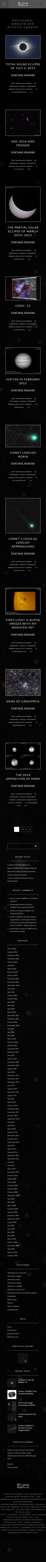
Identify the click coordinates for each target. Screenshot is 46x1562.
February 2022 (12, 1042)
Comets (10, 1464)
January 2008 (12, 1212)
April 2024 (11, 992)
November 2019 (13, 1079)
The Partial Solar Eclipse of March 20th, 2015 (23, 231)
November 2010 (13, 1172)
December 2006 (13, 1246)
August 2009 (11, 1179)
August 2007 (11, 1222)
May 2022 (10, 1032)
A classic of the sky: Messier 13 (18, 865)
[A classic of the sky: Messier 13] (11, 1383)
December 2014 (13, 1136)
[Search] (34, 845)
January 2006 (12, 1252)
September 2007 (13, 1219)
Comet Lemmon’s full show (17, 875)
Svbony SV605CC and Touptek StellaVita (22, 868)
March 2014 (11, 1149)
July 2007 (10, 1226)
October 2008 (12, 1192)
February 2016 (12, 1106)
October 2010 (12, 1176)
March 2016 (11, 1102)
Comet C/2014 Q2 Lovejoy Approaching (23, 542)
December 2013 (13, 1156)
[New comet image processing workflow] (11, 1405)
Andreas (13, 911)
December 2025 (13, 955)
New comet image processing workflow (21, 872)
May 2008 (10, 1199)
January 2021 (12, 1059)
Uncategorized (12, 1310)
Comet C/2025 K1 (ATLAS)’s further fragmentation (26, 1428)
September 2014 (13, 1142)
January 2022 (12, 1046)
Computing (11, 1296)
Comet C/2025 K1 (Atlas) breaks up (23, 925)
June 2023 (11, 1002)
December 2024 (13, 979)
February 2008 (12, 1209)
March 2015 (11, 1129)
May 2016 (10, 1099)
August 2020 (11, 1069)
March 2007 (11, 1239)
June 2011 (11, 1166)
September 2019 (13, 1082)
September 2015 (13, 1119)
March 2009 (11, 1182)
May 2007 (10, 1232)
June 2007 (11, 1229)
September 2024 (13, 985)
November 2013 (13, 1159)
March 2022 (11, 1039)
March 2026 (11, 949)
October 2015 (12, 1116)
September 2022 (13, 1026)
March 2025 (11, 969)
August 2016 (11, 1096)
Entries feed (11, 1330)
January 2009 (12, 1189)
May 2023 (10, 1006)
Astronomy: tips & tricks (16, 1290)
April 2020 (11, 1072)
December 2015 (13, 1109)
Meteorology (12, 1300)
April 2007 (11, 1236)
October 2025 (12, 962)
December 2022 (13, 1016)
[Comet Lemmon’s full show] (11, 1417)
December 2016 (13, 1092)
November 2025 (13, 959)
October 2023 (12, 999)
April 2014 (11, 1146)
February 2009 (12, 1186)
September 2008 (13, 1196)
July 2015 (10, 1122)
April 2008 (11, 1202)
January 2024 (12, 996)
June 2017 (11, 1086)
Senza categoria (13, 1306)
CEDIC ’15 (23, 305)
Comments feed (13, 1334)
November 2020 (13, 1065)
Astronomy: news (13, 1280)
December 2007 (13, 1216)
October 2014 (12, 1139)
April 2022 (11, 1036)
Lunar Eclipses (12, 1467)
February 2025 (12, 972)
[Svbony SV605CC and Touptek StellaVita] (11, 1394)
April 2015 (11, 1126)
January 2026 (12, 952)
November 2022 (13, 1019)
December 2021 (13, 1049)
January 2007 (12, 1242)
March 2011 (11, 1169)
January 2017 (12, 1089)
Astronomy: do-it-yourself (16, 1273)
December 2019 (13, 1076)
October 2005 (12, 1256)
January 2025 (12, 975)
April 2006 (11, 1249)
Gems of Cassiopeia (23, 701)
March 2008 (11, 1206)
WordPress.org (12, 1337)
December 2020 (13, 1062)
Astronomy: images (17, 163)
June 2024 (11, 989)
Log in (9, 1327)
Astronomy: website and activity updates (22, 1293)
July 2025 (10, 965)
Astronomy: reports (17, 86)
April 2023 (11, 1009)
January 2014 (12, 1152)
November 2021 (13, 1052)
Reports (10, 1303)
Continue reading (23, 75)
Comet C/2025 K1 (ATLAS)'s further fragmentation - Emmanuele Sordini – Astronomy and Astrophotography (23, 920)
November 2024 (13, 982)
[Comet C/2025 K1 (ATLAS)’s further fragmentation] (11, 1428)
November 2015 (13, 1112)
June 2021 (11, 1055)
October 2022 (12, 1022)
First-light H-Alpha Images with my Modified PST (23, 623)
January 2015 (12, 1132)
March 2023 (11, 1012)
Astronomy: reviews (14, 1286)
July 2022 (10, 1029)
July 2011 (10, 1162)
